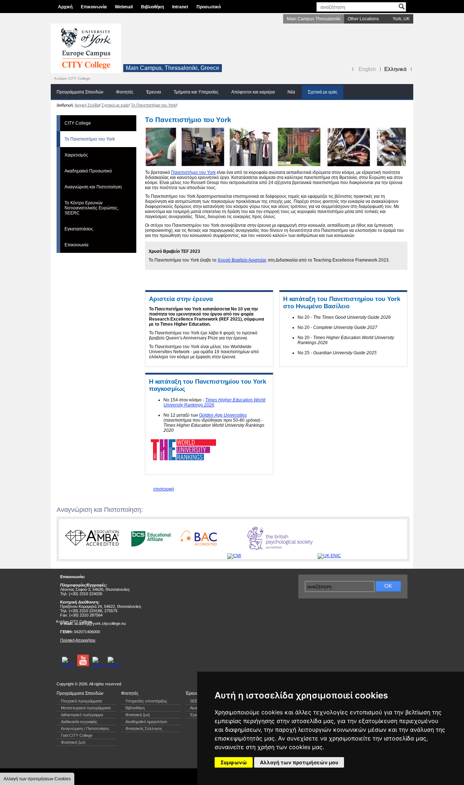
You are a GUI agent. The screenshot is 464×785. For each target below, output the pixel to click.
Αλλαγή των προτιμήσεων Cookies (37, 778)
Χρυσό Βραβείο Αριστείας (242, 260)
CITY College (78, 123)
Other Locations (363, 18)
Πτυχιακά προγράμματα (81, 701)
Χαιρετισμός (76, 155)
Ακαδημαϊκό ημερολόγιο (146, 721)
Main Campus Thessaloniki (313, 18)
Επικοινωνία (94, 6)
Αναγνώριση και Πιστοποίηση (93, 186)
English (367, 69)
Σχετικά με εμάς (322, 92)
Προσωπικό (208, 6)
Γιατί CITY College (76, 735)
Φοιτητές (124, 92)
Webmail (124, 6)
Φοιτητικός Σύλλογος (143, 728)
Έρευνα (153, 92)
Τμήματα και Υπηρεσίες (196, 92)
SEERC (196, 701)
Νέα (291, 92)
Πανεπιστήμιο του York (193, 172)
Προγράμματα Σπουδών (80, 92)
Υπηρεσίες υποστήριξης (146, 701)
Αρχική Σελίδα (87, 105)
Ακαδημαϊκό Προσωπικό (88, 171)
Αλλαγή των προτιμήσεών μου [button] (299, 762)
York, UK (401, 18)
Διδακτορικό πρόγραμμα (82, 715)
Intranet (180, 6)
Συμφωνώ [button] (233, 762)
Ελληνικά (395, 69)
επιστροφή (163, 489)
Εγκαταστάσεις (79, 228)
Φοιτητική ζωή (73, 742)
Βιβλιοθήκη (152, 6)
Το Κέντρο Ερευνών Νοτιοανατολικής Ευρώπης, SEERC (92, 208)
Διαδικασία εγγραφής (79, 721)
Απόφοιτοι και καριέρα (253, 92)
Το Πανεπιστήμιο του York (153, 105)
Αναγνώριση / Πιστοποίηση (85, 728)
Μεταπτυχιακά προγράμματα (86, 708)
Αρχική (65, 6)
